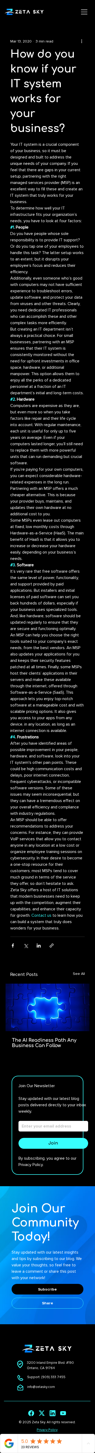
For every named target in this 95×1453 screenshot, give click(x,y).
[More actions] (81, 41)
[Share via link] (51, 945)
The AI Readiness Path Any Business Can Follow (44, 1043)
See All (79, 973)
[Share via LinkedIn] (38, 945)
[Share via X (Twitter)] (25, 945)
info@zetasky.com (41, 1387)
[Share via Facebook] (12, 945)
